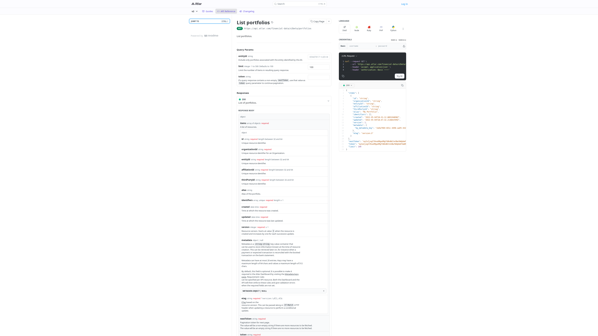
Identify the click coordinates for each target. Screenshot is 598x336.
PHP (381, 30)
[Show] (404, 46)
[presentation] (388, 65)
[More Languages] (403, 28)
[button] (394, 40)
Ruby (369, 30)
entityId (242, 56)
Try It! (400, 76)
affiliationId (248, 169)
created (246, 206)
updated (246, 216)
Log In (404, 3)
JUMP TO (209, 21)
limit (240, 66)
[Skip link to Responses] (234, 93)
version (245, 227)
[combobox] (319, 56)
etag (244, 298)
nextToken (246, 318)
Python (393, 30)
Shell (344, 30)
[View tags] (272, 23)
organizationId (249, 149)
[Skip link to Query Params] (234, 50)
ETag (244, 302)
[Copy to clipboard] (314, 29)
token (241, 76)
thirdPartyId (248, 179)
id (243, 139)
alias (244, 190)
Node (356, 30)
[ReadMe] (211, 36)
